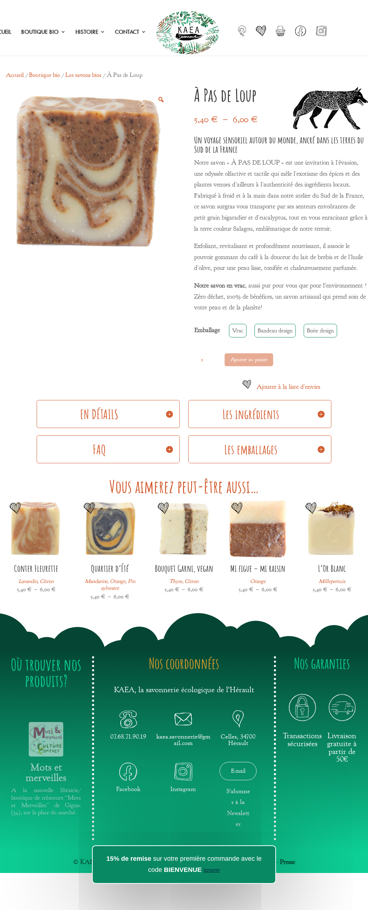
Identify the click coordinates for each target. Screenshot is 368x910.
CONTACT (127, 32)
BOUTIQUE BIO (40, 32)
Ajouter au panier (248, 359)
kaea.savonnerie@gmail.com (183, 739)
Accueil (15, 75)
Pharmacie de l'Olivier (46, 774)
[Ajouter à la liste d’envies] (15, 512)
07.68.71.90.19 (128, 736)
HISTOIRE (86, 32)
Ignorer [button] (211, 870)
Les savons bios (83, 75)
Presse (287, 862)
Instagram (183, 789)
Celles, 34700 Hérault (238, 739)
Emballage (207, 330)
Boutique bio (44, 75)
